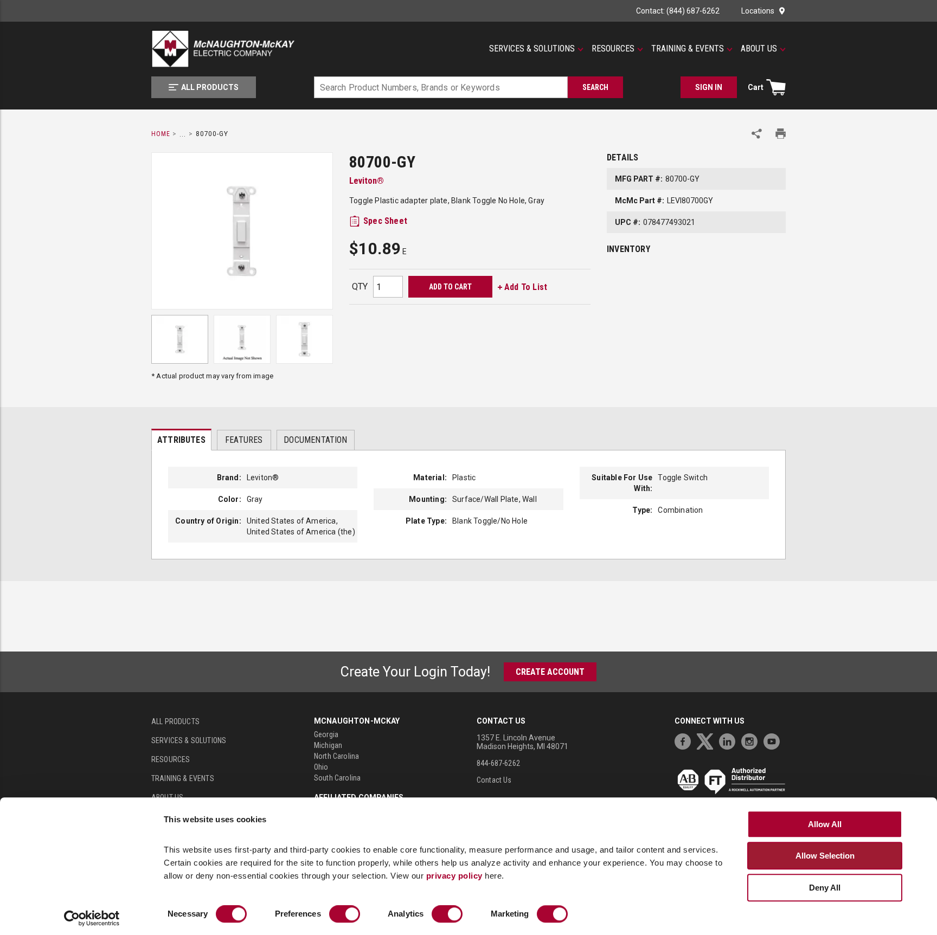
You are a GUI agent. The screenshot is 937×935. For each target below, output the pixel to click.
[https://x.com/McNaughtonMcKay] (707, 740)
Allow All (825, 824)
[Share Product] (757, 133)
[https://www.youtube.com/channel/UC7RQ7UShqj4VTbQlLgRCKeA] (774, 740)
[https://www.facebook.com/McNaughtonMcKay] (685, 740)
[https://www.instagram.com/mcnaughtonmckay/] (752, 740)
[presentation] (181, 439)
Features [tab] (243, 440)
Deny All (824, 887)
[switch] (344, 914)
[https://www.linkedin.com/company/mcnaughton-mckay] (730, 740)
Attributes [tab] (181, 440)
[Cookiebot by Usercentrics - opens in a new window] (91, 919)
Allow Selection (825, 855)
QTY (360, 286)
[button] (536, 48)
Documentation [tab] (315, 440)
